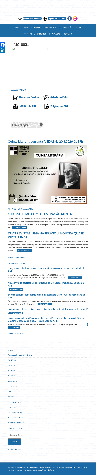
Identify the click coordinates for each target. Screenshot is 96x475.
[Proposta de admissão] (30, 20)
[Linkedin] (75, 20)
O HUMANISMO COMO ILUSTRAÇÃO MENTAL (40, 214)
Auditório (11, 370)
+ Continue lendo (19, 228)
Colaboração (12, 407)
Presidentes (12, 386)
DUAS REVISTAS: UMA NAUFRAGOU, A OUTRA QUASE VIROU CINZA (46, 235)
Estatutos (11, 375)
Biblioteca (11, 365)
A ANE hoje (12, 360)
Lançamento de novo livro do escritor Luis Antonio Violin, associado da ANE (48, 309)
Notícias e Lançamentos (16, 417)
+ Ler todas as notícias (16, 334)
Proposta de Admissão (16, 422)
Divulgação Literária (15, 412)
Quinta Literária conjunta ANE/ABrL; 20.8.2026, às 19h (45, 141)
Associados (12, 396)
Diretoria (11, 391)
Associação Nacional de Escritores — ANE (23, 467)
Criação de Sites (48, 470)
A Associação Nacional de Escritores (21, 355)
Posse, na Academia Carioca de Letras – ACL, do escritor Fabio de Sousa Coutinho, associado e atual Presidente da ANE (46, 319)
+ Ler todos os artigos (16, 257)
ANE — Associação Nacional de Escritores (48, 8)
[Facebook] (69, 20)
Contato (11, 454)
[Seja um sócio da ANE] (54, 20)
